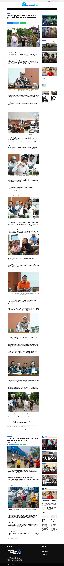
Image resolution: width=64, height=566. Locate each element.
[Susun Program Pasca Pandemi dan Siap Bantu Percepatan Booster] (49, 57)
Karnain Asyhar (9, 426)
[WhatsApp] (4, 64)
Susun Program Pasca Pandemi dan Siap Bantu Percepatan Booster (49, 60)
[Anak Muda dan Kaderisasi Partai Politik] (49, 71)
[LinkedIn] (4, 55)
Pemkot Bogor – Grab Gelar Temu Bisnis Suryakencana (53, 98)
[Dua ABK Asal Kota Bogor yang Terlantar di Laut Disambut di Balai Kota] (49, 468)
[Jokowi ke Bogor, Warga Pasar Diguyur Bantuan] (54, 516)
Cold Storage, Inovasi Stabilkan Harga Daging (45, 520)
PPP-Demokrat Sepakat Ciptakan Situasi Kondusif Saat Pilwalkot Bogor (49, 23)
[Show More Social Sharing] (27, 23)
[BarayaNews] (32, 5)
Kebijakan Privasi (44, 548)
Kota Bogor (44, 451)
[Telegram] (4, 62)
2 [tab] (49, 110)
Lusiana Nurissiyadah (15, 426)
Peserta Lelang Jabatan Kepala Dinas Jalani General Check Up (49, 47)
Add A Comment (23, 429)
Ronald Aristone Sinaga (14, 538)
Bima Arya (8, 538)
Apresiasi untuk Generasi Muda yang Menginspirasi (49, 447)
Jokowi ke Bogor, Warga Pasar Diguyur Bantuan (53, 520)
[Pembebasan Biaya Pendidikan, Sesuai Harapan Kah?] (44, 85)
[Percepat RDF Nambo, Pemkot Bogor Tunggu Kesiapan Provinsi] (49, 32)
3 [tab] (50, 110)
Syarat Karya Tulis (44, 554)
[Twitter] (4, 53)
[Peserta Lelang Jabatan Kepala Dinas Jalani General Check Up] (49, 45)
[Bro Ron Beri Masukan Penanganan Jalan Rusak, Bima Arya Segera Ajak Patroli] (23, 457)
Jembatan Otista (9, 436)
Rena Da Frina (21, 426)
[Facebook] (4, 51)
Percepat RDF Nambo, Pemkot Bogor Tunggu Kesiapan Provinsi (49, 35)
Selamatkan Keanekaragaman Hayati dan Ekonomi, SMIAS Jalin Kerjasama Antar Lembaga (45, 99)
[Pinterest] (4, 57)
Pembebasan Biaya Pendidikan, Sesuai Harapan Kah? (51, 84)
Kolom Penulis (44, 75)
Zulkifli (25, 426)
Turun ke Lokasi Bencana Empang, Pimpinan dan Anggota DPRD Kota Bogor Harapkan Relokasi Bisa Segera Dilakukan (49, 482)
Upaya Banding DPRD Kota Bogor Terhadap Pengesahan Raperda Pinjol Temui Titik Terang (49, 458)
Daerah (44, 94)
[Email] (4, 60)
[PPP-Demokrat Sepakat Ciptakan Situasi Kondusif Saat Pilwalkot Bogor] (49, 20)
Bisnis (51, 94)
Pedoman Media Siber (45, 551)
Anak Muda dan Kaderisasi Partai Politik (49, 77)
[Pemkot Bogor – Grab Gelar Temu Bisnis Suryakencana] (54, 93)
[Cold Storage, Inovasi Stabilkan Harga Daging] (45, 516)
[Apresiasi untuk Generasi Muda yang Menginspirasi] (49, 444)
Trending (44, 475)
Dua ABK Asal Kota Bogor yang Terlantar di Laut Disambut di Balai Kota (49, 470)
